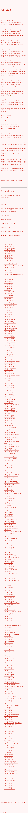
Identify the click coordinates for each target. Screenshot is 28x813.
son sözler (7, 707)
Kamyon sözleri (8, 540)
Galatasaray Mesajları (11, 436)
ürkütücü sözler (9, 747)
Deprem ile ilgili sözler (12, 375)
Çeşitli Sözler (8, 354)
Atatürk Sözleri (9, 300)
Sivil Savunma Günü (10, 696)
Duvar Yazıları (8, 394)
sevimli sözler (8, 688)
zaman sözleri (8, 785)
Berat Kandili (8, 321)
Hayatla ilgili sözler (11, 476)
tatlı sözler (8, 717)
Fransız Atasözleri (10, 432)
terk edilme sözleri (10, 724)
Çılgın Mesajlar (9, 357)
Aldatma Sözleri (9, 260)
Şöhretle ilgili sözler (11, 705)
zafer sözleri (8, 782)
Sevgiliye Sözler (9, 684)
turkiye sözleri (9, 731)
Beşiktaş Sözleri (9, 324)
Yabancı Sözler (8, 764)
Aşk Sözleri (19, 180)
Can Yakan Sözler (9, 342)
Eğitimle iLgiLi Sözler (11, 404)
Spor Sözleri (8, 709)
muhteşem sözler (9, 608)
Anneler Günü (8, 272)
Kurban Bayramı (8, 576)
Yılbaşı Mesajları (9, 780)
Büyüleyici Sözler (9, 337)
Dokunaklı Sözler (9, 385)
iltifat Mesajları (9, 503)
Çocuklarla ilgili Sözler (12, 361)
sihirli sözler (8, 689)
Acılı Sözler (8, 244)
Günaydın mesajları (10, 453)
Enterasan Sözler (9, 408)
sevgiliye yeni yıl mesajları (13, 686)
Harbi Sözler (8, 465)
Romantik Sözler (6, 219)
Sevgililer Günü (9, 681)
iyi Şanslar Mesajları (11, 528)
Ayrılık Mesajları (9, 305)
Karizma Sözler (8, 549)
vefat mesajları (9, 759)
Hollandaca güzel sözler (11, 483)
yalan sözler (8, 768)
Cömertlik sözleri (9, 363)
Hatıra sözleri (8, 470)
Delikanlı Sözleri (9, 373)
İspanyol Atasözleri (10, 519)
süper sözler (8, 710)
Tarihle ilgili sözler (11, 716)
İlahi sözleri (8, 500)
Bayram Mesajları (9, 317)
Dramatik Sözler (9, 390)
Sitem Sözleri (8, 695)
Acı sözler (7, 243)
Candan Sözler (8, 343)
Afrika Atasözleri (9, 251)
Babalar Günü (8, 312)
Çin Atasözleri (8, 356)
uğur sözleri (8, 736)
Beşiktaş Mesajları (10, 323)
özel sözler (7, 636)
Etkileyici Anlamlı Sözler (9, 223)
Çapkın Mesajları (9, 345)
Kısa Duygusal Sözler (10, 556)
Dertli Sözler (8, 376)
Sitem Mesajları (9, 693)
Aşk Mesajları (8, 283)
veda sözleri (8, 757)
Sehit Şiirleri (8, 672)
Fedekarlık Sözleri (10, 423)
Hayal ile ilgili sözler (11, 474)
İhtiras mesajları (9, 498)
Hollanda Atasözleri (10, 481)
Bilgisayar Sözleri (10, 326)
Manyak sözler (8, 592)
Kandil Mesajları (9, 543)
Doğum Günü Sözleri (10, 383)
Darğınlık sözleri (9, 366)
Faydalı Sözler (8, 422)
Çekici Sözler (8, 349)
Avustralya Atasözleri (11, 302)
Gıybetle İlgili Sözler (11, 449)
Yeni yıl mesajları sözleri (12, 776)
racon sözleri (8, 648)
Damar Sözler (8, 364)
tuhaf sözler (8, 729)
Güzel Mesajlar (8, 460)
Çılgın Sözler (8, 359)
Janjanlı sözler (9, 533)
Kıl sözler (7, 552)
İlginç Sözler (8, 502)
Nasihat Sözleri (9, 613)
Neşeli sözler (8, 620)
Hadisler (6, 463)
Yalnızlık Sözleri (9, 771)
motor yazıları (8, 604)
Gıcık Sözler (8, 448)
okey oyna (4, 812)
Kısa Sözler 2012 (9, 559)
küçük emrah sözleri (10, 573)
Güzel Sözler (8, 462)
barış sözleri (8, 314)
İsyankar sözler (9, 521)
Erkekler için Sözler (10, 411)
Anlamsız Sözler (9, 270)
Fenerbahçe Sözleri (10, 429)
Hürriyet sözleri (9, 488)
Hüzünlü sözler (8, 490)
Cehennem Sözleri (9, 347)
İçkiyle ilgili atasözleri (12, 493)
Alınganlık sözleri (10, 262)
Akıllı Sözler (8, 258)
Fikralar (6, 430)
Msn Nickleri (8, 606)
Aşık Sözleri (8, 281)
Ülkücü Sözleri (8, 738)
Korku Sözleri (8, 568)
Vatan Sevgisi (8, 756)
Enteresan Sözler (9, 410)
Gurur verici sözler (10, 456)
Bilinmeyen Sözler (9, 330)
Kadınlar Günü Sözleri (11, 538)
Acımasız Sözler (9, 246)
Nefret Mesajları (9, 616)
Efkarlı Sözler (8, 401)
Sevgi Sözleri (8, 679)
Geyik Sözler (8, 444)
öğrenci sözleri (9, 623)
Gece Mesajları (8, 439)
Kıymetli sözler (9, 561)
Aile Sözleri (8, 256)
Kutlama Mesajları (9, 582)
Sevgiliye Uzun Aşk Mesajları (10, 235)
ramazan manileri (9, 651)
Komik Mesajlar (8, 563)
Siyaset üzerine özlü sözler (13, 698)
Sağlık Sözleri (8, 665)
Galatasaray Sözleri (10, 437)
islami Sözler (8, 517)
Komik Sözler (8, 564)
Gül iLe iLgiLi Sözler (11, 451)
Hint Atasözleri (9, 477)
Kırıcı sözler (8, 554)
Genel (5, 443)
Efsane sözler (8, 403)
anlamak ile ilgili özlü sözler (14, 265)
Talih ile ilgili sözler (11, 714)
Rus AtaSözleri (8, 660)
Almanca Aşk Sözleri (10, 263)
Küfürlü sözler (8, 575)
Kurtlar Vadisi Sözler (11, 578)
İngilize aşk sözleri (10, 507)
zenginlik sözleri (9, 789)
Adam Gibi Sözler (9, 248)
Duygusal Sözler (9, 397)
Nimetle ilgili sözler (11, 622)
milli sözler (8, 599)
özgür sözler (8, 639)
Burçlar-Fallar (8, 335)
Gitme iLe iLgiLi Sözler (11, 446)
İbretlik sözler (9, 491)
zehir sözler (8, 787)
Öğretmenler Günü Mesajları (12, 625)
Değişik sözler (8, 370)
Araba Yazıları (8, 276)
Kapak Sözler (8, 545)
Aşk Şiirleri (8, 288)
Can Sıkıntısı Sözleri (11, 340)
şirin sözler (8, 691)
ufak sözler (7, 735)
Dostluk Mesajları (9, 387)
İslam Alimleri (8, 514)
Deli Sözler (7, 371)
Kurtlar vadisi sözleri (11, 580)
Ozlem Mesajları (9, 641)
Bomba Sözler (8, 331)
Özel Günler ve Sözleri (11, 634)
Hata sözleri (8, 469)
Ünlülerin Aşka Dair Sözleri (13, 743)
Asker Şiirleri (8, 293)
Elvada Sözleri (8, 406)
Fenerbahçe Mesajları (10, 427)
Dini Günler (7, 378)
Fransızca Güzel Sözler (11, 434)
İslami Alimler (8, 516)
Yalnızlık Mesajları (10, 769)
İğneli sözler (8, 496)
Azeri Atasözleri (9, 309)
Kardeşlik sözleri (9, 547)
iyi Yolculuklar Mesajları (12, 531)
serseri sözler (8, 676)
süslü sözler (8, 712)
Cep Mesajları (8, 352)
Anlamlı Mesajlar (9, 267)
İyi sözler (7, 530)
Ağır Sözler (7, 253)
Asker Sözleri (8, 295)
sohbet (11, 812)
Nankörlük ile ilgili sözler (13, 611)
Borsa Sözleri (8, 333)
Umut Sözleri (8, 740)
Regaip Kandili (8, 655)
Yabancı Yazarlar (9, 766)
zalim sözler (8, 783)
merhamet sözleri (9, 596)
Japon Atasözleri (9, 535)
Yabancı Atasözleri (10, 761)
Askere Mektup (8, 296)
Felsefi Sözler (8, 425)
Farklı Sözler (8, 420)
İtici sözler (8, 524)
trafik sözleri (8, 728)
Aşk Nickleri (8, 284)
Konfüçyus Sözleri (9, 566)
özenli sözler (8, 637)
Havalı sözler (8, 472)
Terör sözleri (8, 726)
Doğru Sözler (8, 382)
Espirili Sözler (9, 415)
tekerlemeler (8, 719)
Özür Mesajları (8, 646)
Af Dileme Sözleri (9, 250)
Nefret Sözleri (8, 618)
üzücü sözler (8, 750)
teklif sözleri (8, 721)
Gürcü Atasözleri (9, 455)
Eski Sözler (7, 413)
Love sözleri (8, 585)
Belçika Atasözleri (10, 319)
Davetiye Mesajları (10, 368)
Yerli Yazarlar (8, 778)
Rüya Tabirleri (8, 662)
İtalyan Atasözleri (10, 523)
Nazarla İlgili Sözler (11, 615)
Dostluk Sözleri (9, 389)
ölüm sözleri (8, 627)
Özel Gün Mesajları (10, 632)
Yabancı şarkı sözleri (11, 762)
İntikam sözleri (9, 509)
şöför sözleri (8, 703)
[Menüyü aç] (26, 2)
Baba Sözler (7, 310)
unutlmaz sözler (9, 745)
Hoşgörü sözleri (9, 484)
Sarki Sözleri (8, 667)
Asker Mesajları (9, 291)
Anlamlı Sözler (8, 269)
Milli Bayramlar (9, 597)
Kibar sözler (8, 550)
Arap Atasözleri (9, 279)
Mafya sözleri (8, 587)
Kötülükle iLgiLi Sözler (11, 569)
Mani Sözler (7, 590)
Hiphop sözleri (8, 479)
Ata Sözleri (7, 298)
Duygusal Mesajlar (9, 396)
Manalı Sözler (8, 589)
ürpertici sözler (9, 749)
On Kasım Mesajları (10, 629)
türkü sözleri (8, 733)
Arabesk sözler (8, 277)
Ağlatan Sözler (8, 255)
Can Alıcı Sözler (9, 338)
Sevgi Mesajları (9, 677)
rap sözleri (7, 653)
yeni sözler (7, 775)
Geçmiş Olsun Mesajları (11, 441)
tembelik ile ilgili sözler (12, 723)
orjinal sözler (8, 630)
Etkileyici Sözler (9, 416)
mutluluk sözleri (9, 609)
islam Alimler (8, 512)
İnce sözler (7, 505)
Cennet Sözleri (8, 350)
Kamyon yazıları (9, 542)
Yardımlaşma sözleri (10, 773)
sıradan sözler (8, 702)
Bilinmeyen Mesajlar (10, 328)
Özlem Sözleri (8, 642)
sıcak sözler (8, 700)
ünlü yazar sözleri (10, 742)
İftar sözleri (8, 495)
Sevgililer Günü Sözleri (11, 683)
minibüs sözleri (9, 601)
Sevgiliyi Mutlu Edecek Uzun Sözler (12, 231)
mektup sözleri (8, 594)
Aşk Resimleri (8, 286)
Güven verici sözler (10, 458)
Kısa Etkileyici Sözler (11, 557)
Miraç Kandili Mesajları (11, 603)
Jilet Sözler (8, 536)
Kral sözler (7, 571)
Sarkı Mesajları (9, 669)
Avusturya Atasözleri (10, 303)
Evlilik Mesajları (9, 418)
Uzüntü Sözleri (8, 754)
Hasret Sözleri (8, 467)
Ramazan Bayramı (9, 649)
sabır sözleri (8, 663)
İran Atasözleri (9, 510)
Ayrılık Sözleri (9, 307)
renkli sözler (8, 656)
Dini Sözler (7, 380)
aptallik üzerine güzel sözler (14, 274)
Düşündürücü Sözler (10, 392)
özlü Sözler (7, 644)
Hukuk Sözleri (8, 486)
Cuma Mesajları (6, 227)
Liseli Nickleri (9, 583)
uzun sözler (7, 752)
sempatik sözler (9, 674)
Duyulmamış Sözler (9, 399)
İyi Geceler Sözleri (10, 526)
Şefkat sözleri (8, 670)
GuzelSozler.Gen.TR (6, 2)
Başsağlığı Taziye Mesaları (12, 316)
